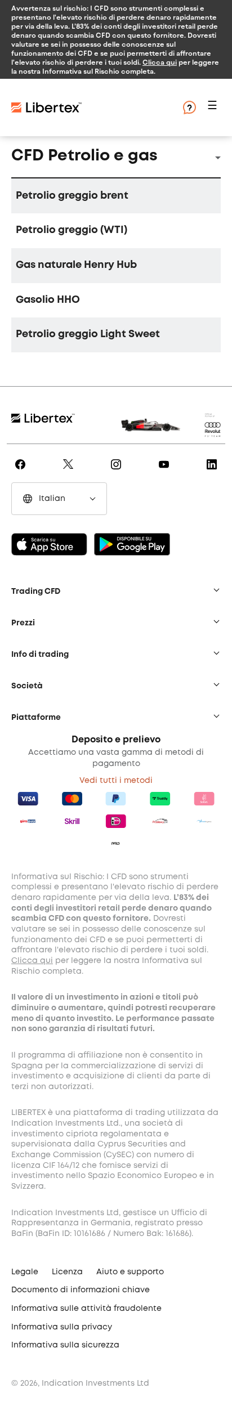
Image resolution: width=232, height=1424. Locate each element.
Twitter (70, 472)
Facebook (22, 472)
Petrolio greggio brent (72, 195)
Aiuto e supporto (130, 1272)
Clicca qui (159, 62)
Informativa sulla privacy (61, 1327)
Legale (24, 1272)
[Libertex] (46, 107)
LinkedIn (214, 472)
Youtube (166, 472)
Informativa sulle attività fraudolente (86, 1308)
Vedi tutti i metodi (116, 780)
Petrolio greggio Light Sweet (88, 334)
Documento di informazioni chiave (80, 1290)
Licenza (67, 1272)
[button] (214, 107)
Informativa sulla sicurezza (65, 1345)
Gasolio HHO (48, 299)
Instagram (118, 472)
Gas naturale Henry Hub (76, 265)
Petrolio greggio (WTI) (71, 230)
